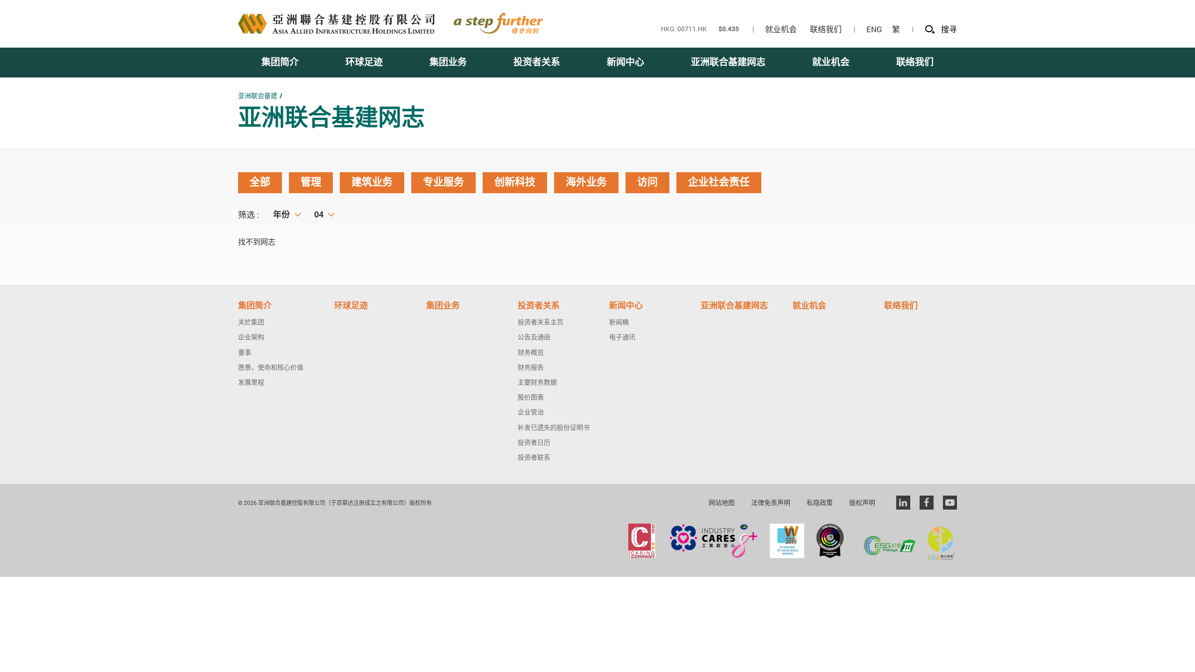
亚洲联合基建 (257, 95)
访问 (647, 182)
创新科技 (514, 182)
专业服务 (443, 182)
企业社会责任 (719, 182)
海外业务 (586, 182)
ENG (874, 29)
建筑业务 (372, 182)
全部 (260, 182)
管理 (311, 182)
